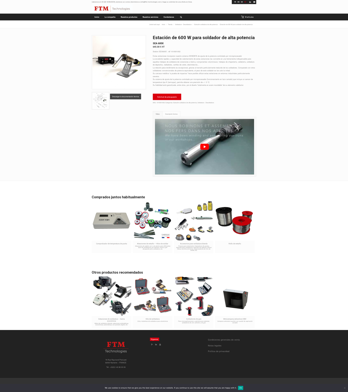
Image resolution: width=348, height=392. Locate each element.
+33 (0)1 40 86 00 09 (108, 2)
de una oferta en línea (184, 2)
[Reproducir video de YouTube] (204, 147)
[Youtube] (160, 344)
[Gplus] (152, 344)
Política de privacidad (218, 351)
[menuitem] (97, 17)
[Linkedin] (156, 344)
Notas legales (214, 345)
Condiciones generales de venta (224, 339)
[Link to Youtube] (254, 2)
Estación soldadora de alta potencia (185, 102)
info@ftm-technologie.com (151, 2)
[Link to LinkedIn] (250, 2)
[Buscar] (179, 17)
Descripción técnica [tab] (171, 114)
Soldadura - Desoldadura (206, 102)
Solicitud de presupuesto (167, 97)
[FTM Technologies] (112, 9)
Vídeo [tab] (158, 114)
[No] (344, 388)
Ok (240, 388)
